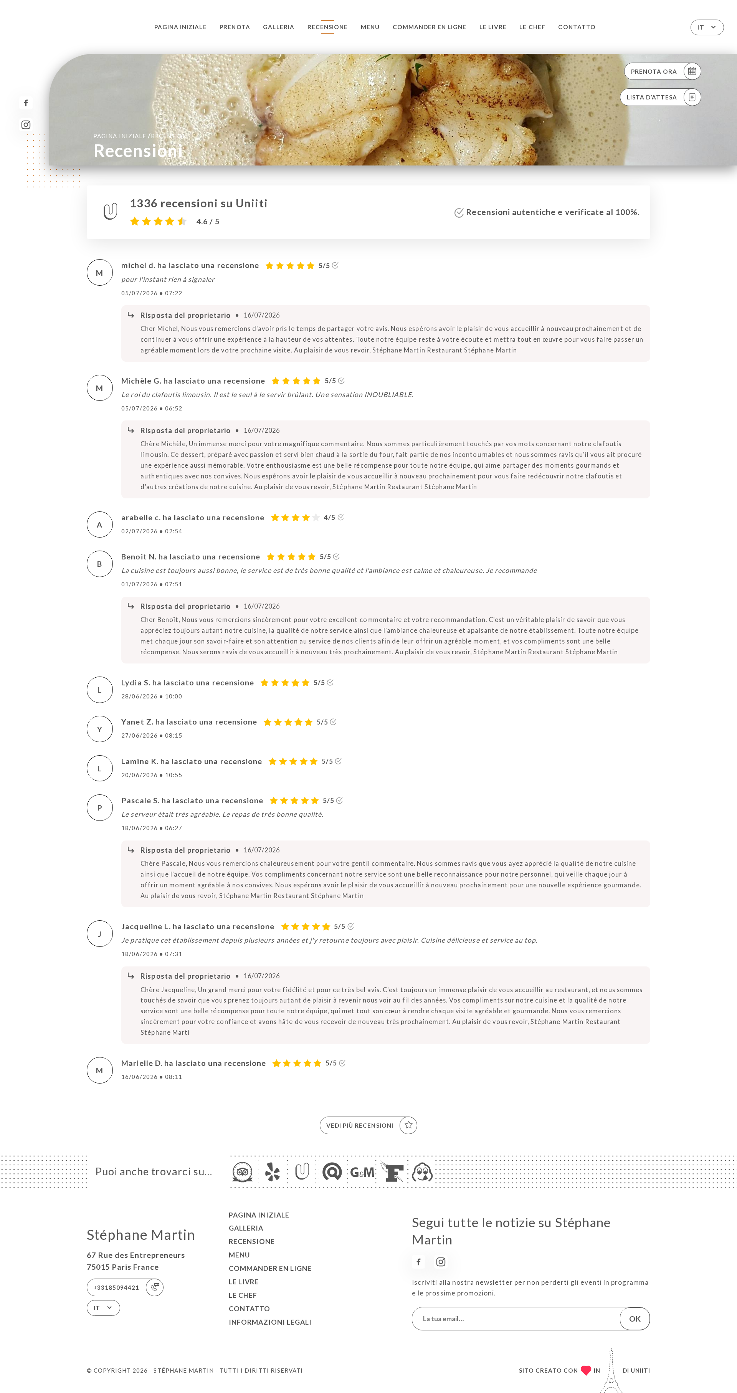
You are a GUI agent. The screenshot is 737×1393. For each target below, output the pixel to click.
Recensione (327, 26)
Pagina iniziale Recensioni (141, 136)
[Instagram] (26, 125)
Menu (370, 26)
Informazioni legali (270, 1322)
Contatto (576, 26)
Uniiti (640, 1370)
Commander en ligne (430, 26)
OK (635, 1318)
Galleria (278, 26)
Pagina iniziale (180, 26)
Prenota (235, 26)
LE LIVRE (492, 26)
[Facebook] (26, 103)
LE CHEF (532, 26)
